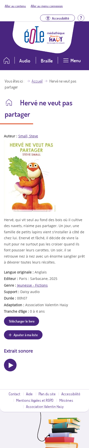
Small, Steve (28, 136)
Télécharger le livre (22, 321)
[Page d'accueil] (34, 42)
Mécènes (66, 400)
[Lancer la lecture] (10, 365)
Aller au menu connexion (47, 6)
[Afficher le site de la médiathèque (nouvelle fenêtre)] (56, 42)
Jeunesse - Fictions (32, 285)
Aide (29, 393)
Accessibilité (70, 393)
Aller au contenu (15, 6)
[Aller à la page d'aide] (81, 17)
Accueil (37, 81)
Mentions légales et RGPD (34, 400)
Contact (14, 393)
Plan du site (47, 393)
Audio (24, 61)
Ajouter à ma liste (26, 334)
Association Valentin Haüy (45, 406)
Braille (47, 61)
